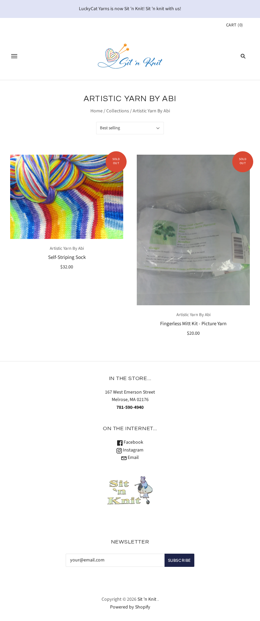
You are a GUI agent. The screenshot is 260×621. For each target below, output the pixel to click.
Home (96, 111)
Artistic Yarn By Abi (67, 248)
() (234, 25)
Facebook (133, 442)
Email (133, 457)
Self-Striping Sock (67, 257)
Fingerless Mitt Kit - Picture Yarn (193, 323)
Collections (117, 111)
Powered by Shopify (130, 607)
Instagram (133, 450)
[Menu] (14, 56)
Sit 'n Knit (146, 599)
